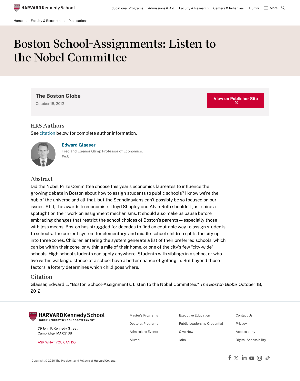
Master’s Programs (144, 315)
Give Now (186, 332)
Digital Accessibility (251, 340)
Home (18, 21)
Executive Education (194, 315)
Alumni (253, 8)
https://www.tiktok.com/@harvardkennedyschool (268, 358)
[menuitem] (127, 10)
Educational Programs (126, 8)
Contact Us (244, 315)
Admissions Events (144, 332)
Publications (78, 21)
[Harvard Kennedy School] (45, 8)
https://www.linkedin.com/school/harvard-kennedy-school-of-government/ (245, 358)
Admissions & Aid (161, 8)
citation (47, 133)
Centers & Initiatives (228, 8)
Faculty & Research (194, 8)
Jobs (182, 340)
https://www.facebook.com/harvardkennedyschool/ (230, 358)
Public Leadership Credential (201, 323)
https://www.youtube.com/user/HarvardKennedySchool (252, 358)
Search (283, 8)
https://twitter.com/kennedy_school (237, 358)
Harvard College (105, 360)
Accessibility (245, 332)
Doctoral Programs (144, 323)
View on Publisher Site (236, 98)
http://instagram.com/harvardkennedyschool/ (260, 358)
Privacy (241, 323)
